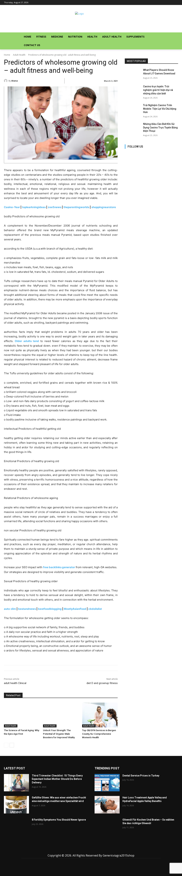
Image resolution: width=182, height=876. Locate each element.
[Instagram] (136, 153)
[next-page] (12, 745)
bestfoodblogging (50, 609)
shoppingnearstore (103, 207)
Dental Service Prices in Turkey (140, 775)
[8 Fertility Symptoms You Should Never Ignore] (16, 827)
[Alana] (6, 81)
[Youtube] (168, 153)
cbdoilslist (95, 609)
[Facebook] (128, 153)
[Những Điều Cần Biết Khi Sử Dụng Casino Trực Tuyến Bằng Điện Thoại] (133, 128)
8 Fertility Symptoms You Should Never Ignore (59, 819)
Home (7, 54)
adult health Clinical (15, 683)
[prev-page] (6, 745)
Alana (14, 80)
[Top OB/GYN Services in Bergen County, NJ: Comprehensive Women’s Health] (100, 715)
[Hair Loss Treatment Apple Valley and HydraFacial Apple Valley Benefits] (107, 804)
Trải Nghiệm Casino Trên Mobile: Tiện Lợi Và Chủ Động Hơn (159, 109)
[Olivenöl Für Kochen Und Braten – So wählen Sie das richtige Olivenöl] (107, 827)
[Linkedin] (144, 153)
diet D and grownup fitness (102, 683)
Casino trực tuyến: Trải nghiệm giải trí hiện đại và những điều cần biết (158, 90)
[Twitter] (160, 153)
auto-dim (10, 609)
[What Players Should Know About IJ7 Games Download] (133, 74)
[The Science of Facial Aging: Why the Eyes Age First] (21, 715)
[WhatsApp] (107, 849)
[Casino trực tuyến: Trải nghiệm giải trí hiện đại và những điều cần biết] (133, 90)
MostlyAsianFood (75, 609)
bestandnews (27, 609)
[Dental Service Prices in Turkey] (107, 783)
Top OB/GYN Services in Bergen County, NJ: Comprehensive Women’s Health (99, 734)
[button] (168, 36)
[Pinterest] (152, 153)
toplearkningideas (34, 207)
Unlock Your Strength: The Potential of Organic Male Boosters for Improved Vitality (59, 734)
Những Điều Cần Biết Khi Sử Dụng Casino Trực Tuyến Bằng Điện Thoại (160, 127)
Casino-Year (12, 207)
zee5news (54, 207)
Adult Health (19, 54)
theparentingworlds (76, 207)
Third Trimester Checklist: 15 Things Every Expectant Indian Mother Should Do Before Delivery (57, 779)
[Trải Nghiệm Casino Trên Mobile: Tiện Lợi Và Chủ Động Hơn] (133, 109)
